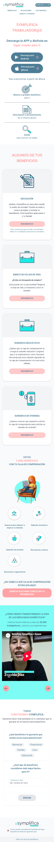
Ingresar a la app (43, 5)
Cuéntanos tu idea (16, 780)
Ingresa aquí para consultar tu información (27, 593)
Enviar (27, 797)
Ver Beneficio (27, 224)
